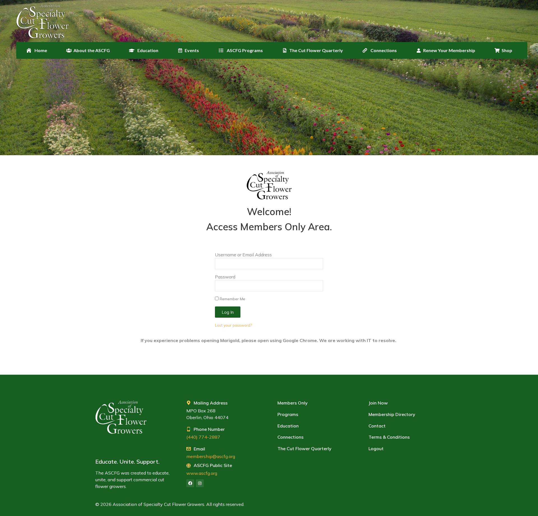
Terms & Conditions (389, 437)
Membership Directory (391, 414)
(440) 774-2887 (203, 437)
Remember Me (232, 298)
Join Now (378, 403)
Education (288, 426)
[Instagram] (200, 483)
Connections (290, 437)
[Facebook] (190, 483)
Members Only (292, 403)
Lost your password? (233, 325)
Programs (287, 414)
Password (225, 277)
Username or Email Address (243, 254)
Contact (377, 426)
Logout (376, 448)
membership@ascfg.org (210, 456)
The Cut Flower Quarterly (304, 448)
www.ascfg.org (201, 473)
